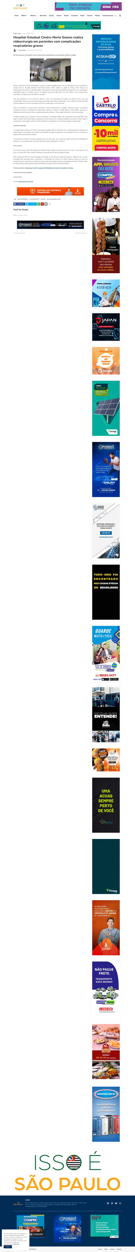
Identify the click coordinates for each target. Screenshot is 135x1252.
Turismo (89, 16)
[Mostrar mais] (49, 204)
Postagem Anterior (19, 233)
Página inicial (17, 33)
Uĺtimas (33, 16)
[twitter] (112, 1203)
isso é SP (43, 199)
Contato (112, 1249)
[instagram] (120, 1203)
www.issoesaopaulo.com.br (54, 199)
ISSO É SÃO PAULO (30, 1249)
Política (97, 16)
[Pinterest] (42, 204)
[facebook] (108, 1203)
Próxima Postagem (81, 233)
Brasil (82, 16)
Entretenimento (108, 16)
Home (17, 16)
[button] (115, 16)
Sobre (106, 1249)
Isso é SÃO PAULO (34, 199)
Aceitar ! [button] (8, 1247)
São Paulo (43, 16)
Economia (74, 16)
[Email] (46, 204)
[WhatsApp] (38, 204)
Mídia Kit (119, 1249)
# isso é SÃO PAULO (28, 33)
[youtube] (116, 1203)
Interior (58, 16)
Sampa (51, 16)
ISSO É (23, 16)
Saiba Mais (16, 1244)
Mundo (66, 16)
